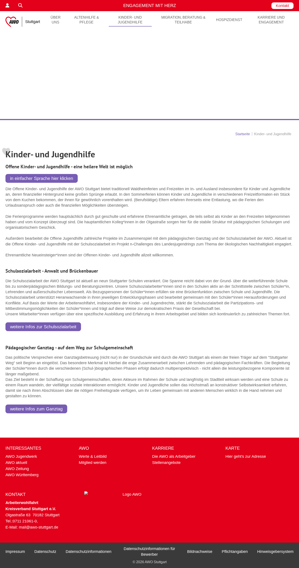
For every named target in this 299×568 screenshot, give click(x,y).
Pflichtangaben (235, 551)
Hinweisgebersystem (275, 551)
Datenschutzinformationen (88, 551)
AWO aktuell (16, 462)
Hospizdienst (229, 20)
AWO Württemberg (22, 475)
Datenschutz (45, 551)
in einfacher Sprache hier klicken (41, 178)
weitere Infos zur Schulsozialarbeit (43, 326)
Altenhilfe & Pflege (86, 20)
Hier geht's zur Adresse (245, 456)
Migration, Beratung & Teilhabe (183, 20)
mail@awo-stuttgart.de (38, 527)
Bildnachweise (199, 551)
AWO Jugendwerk (21, 456)
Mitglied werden (92, 462)
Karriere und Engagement (271, 20)
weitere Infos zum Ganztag (36, 408)
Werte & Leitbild (93, 456)
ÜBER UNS (56, 20)
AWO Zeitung (17, 469)
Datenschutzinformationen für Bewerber (149, 552)
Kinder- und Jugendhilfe (130, 20)
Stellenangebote (166, 462)
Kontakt (282, 6)
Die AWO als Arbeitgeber (173, 456)
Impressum (15, 551)
